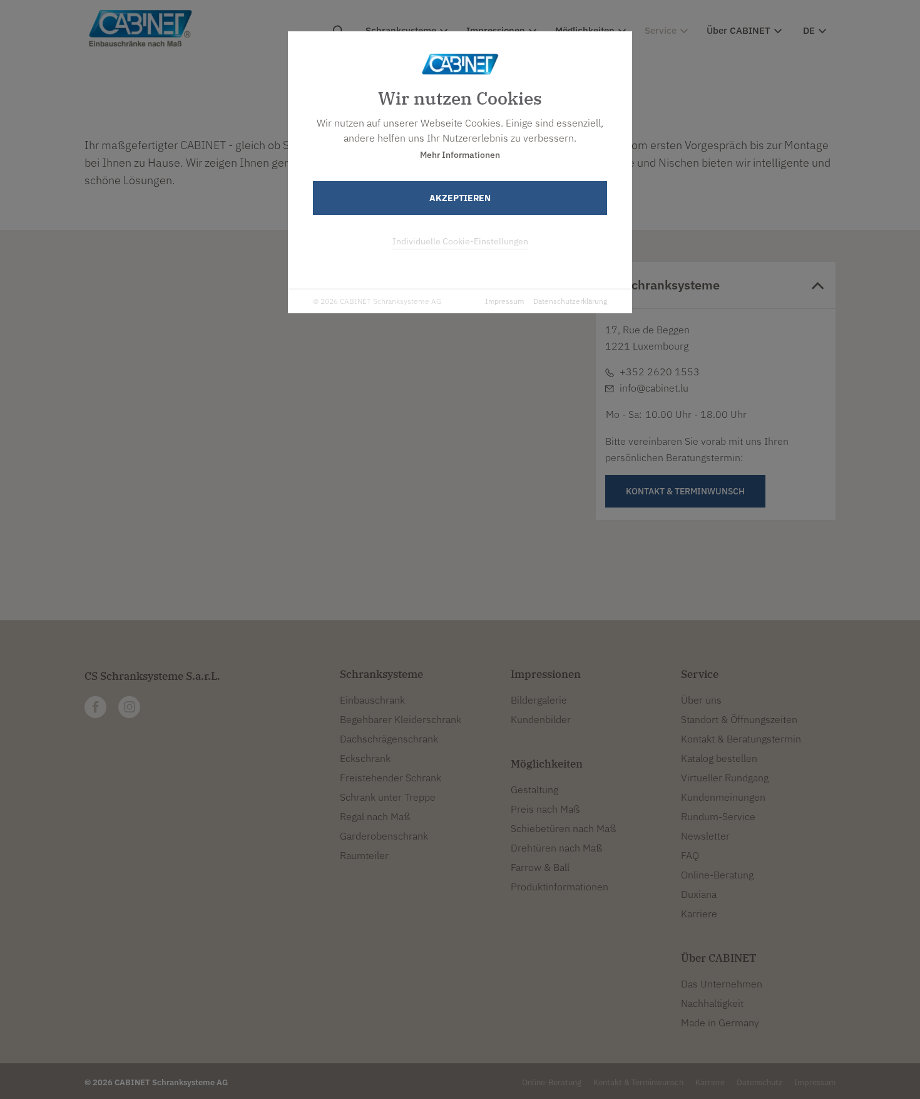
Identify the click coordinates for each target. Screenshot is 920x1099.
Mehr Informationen (460, 154)
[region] (332, 420)
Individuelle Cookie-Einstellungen (460, 241)
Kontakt (339, 426)
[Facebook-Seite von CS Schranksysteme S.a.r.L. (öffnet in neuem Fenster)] (95, 707)
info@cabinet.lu (654, 388)
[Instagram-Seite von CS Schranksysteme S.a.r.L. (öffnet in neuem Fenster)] (129, 707)
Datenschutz (759, 1082)
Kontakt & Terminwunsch (638, 1082)
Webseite (318, 397)
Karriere (710, 1082)
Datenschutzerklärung (570, 301)
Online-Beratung (551, 1082)
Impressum (504, 301)
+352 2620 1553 (332, 367)
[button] (332, 464)
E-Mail (312, 382)
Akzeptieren (460, 198)
